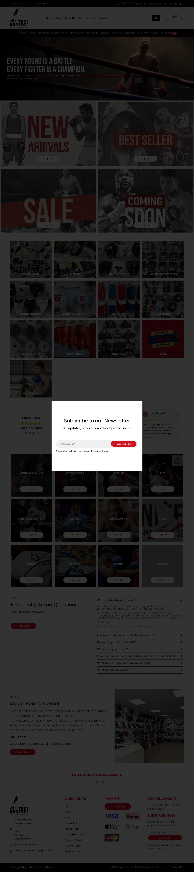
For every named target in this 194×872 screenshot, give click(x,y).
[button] (138, 405)
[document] (97, 436)
